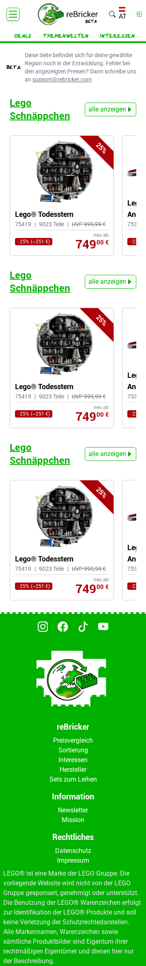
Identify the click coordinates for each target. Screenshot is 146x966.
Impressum (73, 860)
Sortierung (73, 750)
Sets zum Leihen (73, 779)
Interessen (117, 36)
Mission (73, 820)
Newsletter (73, 810)
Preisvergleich (73, 740)
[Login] (138, 14)
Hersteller (73, 769)
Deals (22, 36)
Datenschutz (73, 851)
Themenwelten (66, 36)
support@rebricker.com (62, 79)
